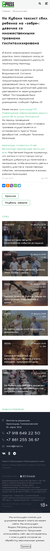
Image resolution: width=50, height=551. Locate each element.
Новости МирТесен (13, 409)
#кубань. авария (16, 202)
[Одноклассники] (7, 185)
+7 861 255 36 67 (22, 439)
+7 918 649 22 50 (23, 433)
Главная (6, 11)
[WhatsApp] (15, 185)
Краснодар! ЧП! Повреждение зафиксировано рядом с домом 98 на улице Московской (25, 113)
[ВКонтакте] (3, 185)
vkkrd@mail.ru (14, 446)
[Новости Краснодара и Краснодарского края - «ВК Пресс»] (8, 4)
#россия (10, 196)
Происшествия (19, 11)
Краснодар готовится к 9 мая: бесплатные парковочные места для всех (23, 149)
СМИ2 (5, 216)
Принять (26, 546)
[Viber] (11, 185)
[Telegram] (19, 185)
